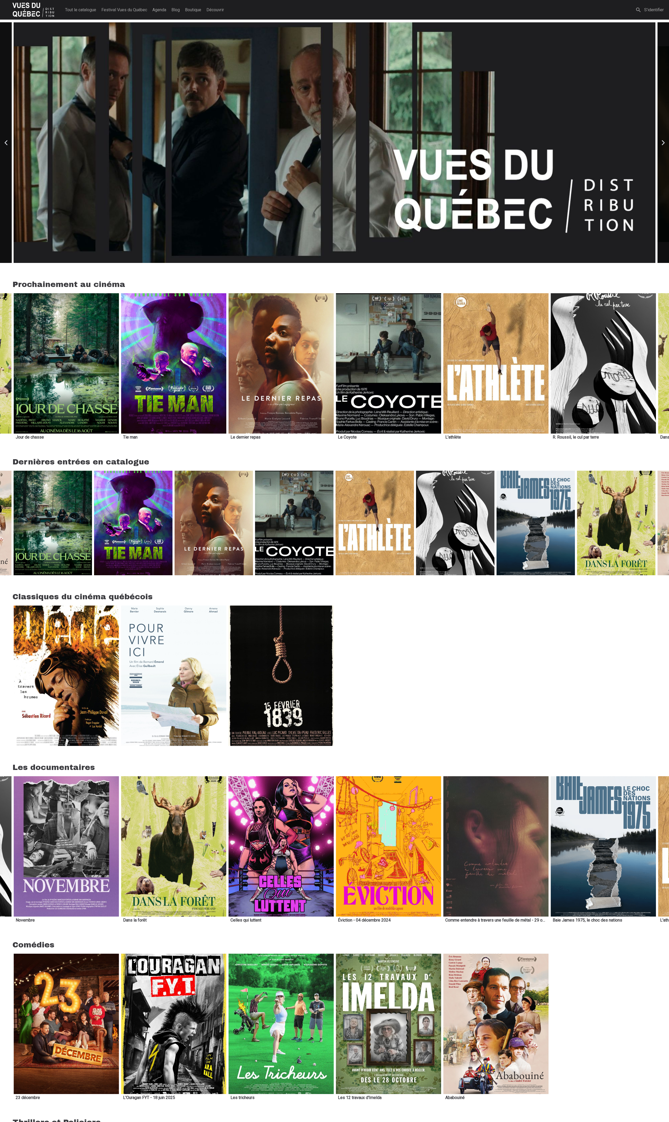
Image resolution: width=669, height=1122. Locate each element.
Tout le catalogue (80, 9)
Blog (175, 9)
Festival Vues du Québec (124, 9)
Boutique (193, 9)
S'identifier (654, 9)
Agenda (159, 9)
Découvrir (215, 9)
